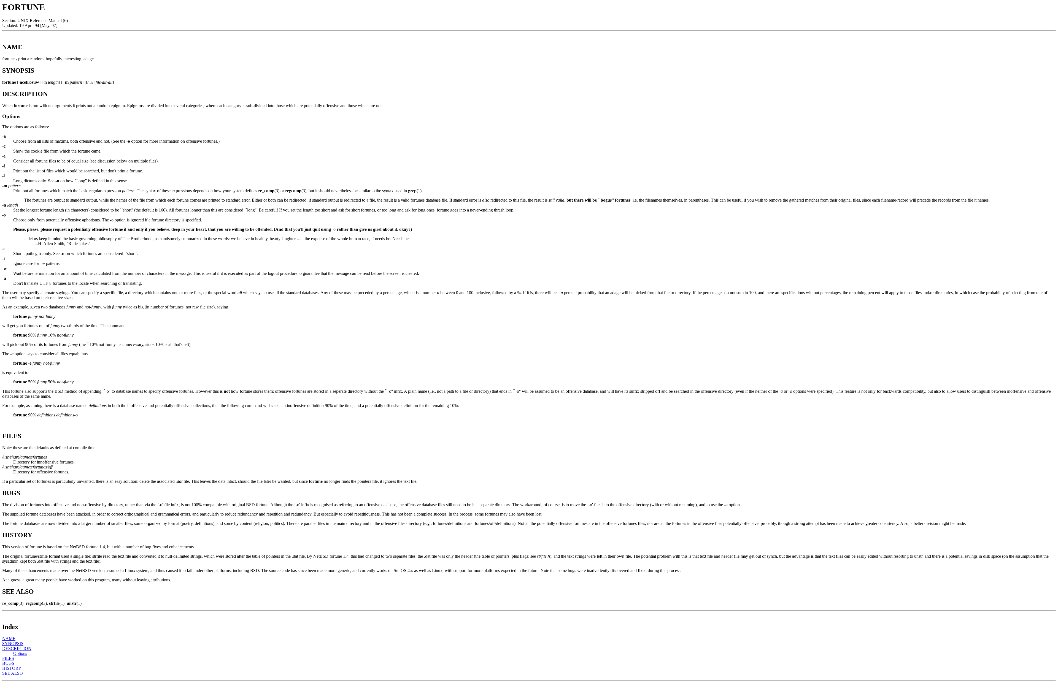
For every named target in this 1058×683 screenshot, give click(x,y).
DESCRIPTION (16, 648)
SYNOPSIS (12, 643)
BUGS (8, 663)
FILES (8, 658)
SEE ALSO (12, 673)
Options (20, 653)
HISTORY (11, 668)
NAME (8, 638)
